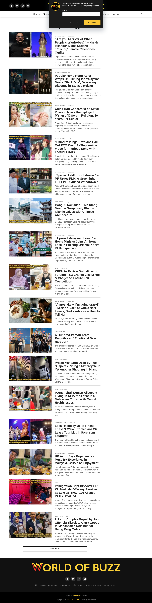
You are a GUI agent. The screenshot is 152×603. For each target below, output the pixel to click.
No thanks (74, 23)
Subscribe (92, 23)
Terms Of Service (93, 585)
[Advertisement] (125, 67)
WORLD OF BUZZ (74, 600)
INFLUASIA (77, 595)
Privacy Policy (110, 585)
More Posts (55, 549)
